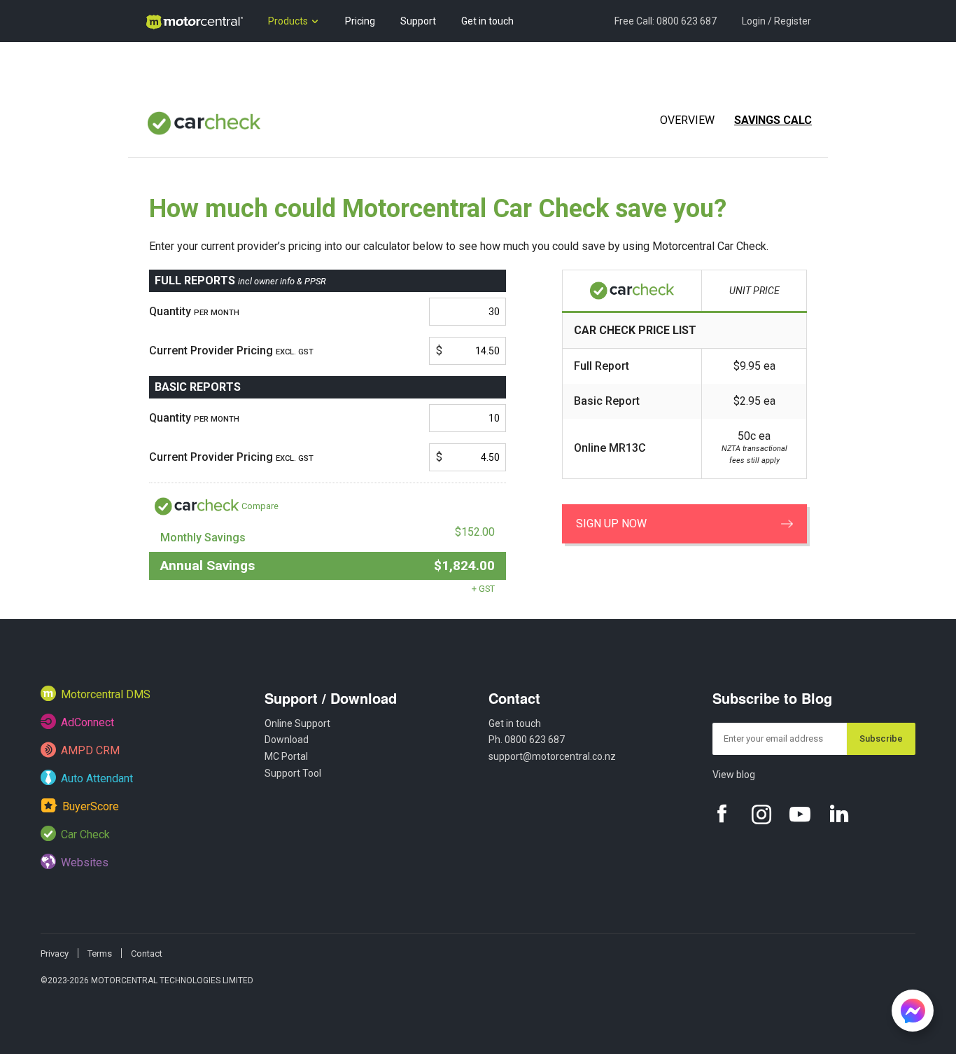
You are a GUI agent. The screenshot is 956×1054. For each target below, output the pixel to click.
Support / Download (331, 698)
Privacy (55, 953)
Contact (514, 698)
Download (287, 739)
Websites (84, 862)
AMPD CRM (90, 750)
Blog (154, 63)
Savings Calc (773, 120)
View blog (733, 774)
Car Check (85, 834)
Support (418, 21)
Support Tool (293, 773)
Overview (687, 120)
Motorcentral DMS (105, 694)
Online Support (297, 723)
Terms (99, 953)
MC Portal (286, 756)
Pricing (360, 21)
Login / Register (776, 21)
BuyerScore (90, 806)
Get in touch (487, 21)
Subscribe (881, 738)
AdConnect (87, 722)
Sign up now (611, 523)
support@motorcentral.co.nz (552, 756)
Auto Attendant (97, 778)
